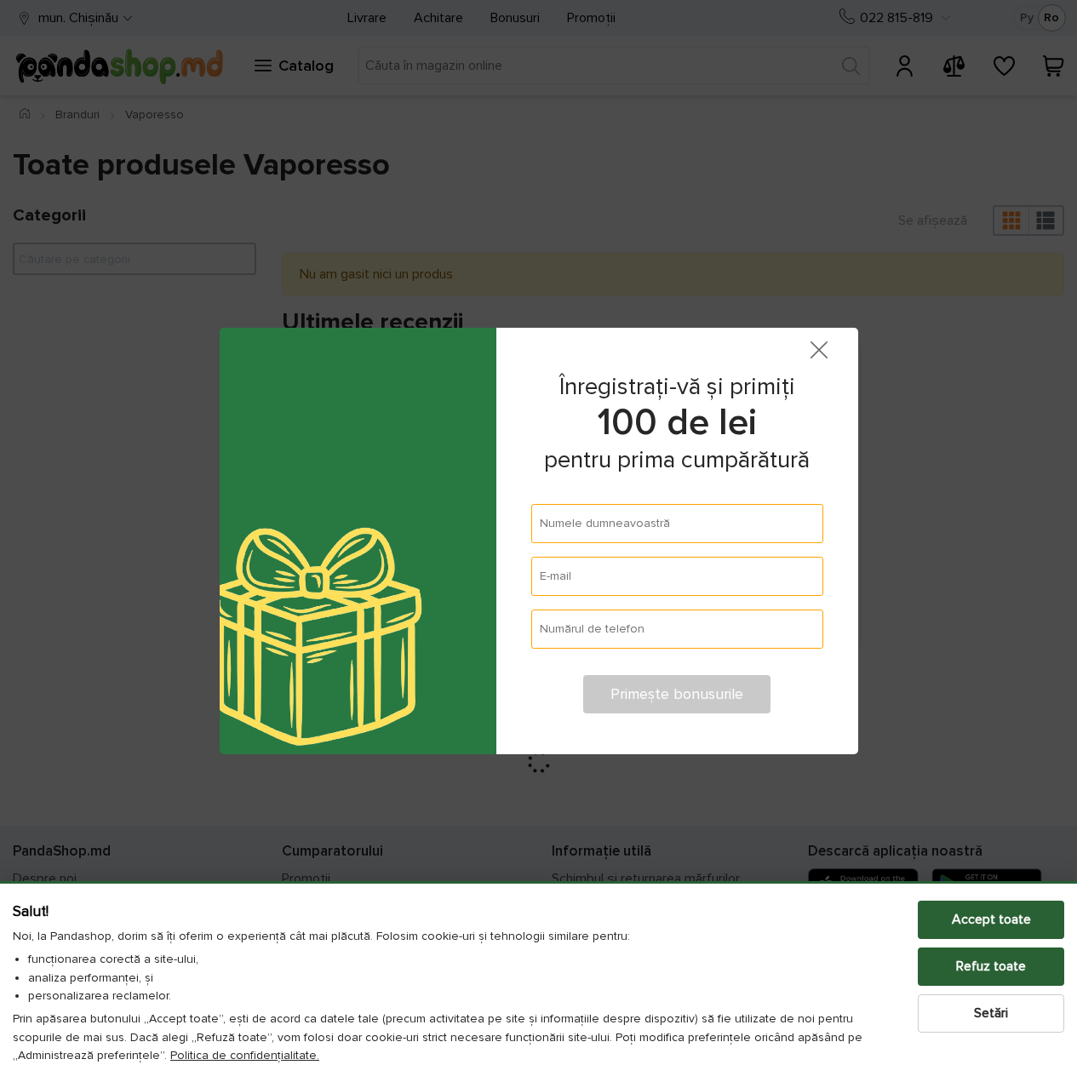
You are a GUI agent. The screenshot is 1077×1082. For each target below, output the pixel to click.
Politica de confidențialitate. (244, 1055)
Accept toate (991, 919)
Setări (991, 1013)
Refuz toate (991, 966)
